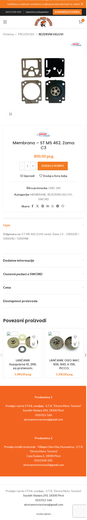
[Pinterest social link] (42, 206)
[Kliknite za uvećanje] (10, 114)
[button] (33, 344)
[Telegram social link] (57, 206)
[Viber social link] (63, 206)
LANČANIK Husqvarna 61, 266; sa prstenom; (23, 364)
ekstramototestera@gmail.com (43, 504)
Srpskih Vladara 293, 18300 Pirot (43, 495)
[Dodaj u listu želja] (33, 336)
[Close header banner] (82, 4)
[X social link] (37, 206)
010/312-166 (43, 500)
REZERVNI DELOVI (51, 34)
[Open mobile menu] (5, 22)
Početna (8, 34)
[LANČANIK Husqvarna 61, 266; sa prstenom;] (22, 343)
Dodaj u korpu (53, 165)
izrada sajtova (43, 514)
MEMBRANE (38, 194)
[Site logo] (43, 21)
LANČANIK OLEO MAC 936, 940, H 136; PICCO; (64, 364)
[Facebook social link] (32, 206)
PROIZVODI (26, 34)
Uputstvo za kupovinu (37, 11)
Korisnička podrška (67, 12)
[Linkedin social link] (47, 206)
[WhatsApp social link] (52, 206)
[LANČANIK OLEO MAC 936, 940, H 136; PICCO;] (64, 343)
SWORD (43, 199)
